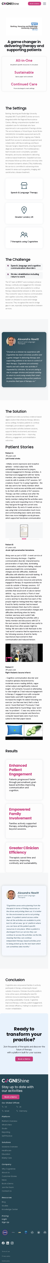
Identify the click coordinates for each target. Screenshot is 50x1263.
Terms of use (6, 1251)
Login (4, 1219)
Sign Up (5, 1222)
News (4, 1180)
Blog (3, 1202)
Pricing (5, 1216)
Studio (4, 1128)
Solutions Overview (10, 1147)
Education (6, 1154)
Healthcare (6, 1150)
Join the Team (8, 1187)
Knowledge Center (10, 1209)
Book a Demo (24, 1059)
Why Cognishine (8, 1169)
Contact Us (7, 1191)
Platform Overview (9, 1121)
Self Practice (7, 1136)
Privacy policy (6, 1256)
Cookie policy (6, 1261)
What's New (7, 1124)
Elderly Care (7, 1158)
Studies (5, 1205)
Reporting (6, 1132)
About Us (5, 1172)
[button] (44, 3)
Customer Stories (9, 1176)
